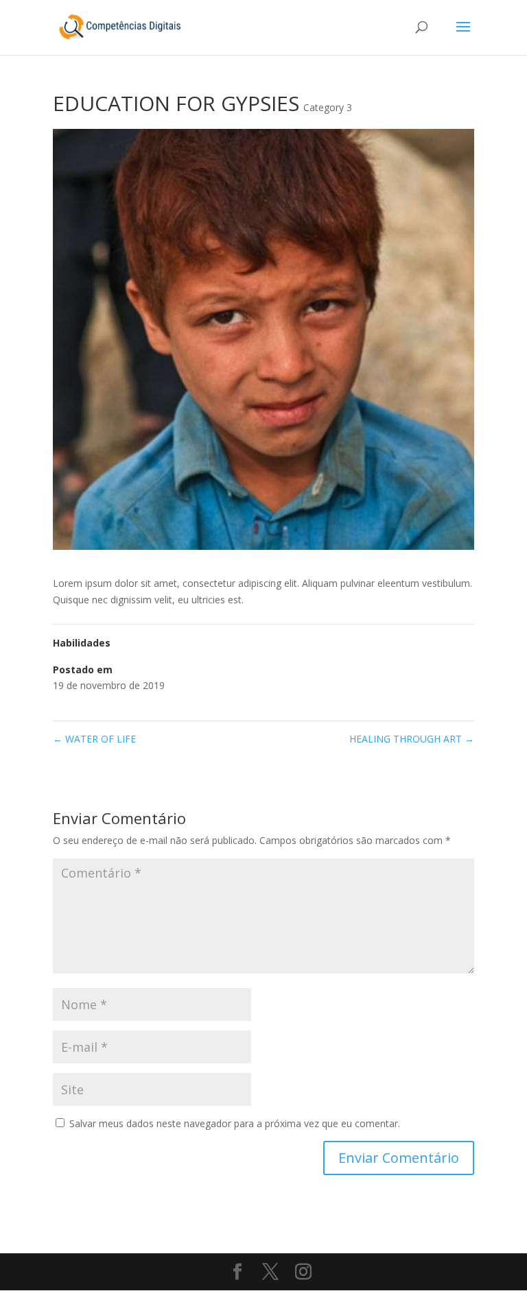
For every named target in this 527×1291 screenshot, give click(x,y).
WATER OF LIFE (94, 738)
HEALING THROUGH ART (411, 738)
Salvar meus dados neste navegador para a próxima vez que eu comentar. (234, 1123)
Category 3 (327, 107)
